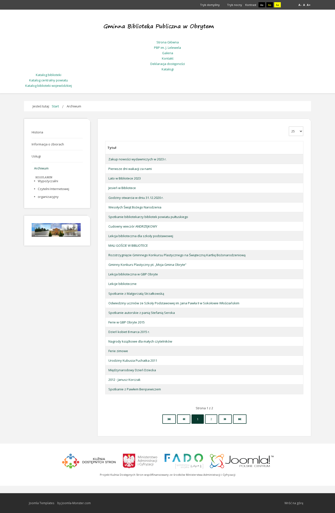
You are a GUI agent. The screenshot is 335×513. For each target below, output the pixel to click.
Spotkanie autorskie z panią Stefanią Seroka (141, 312)
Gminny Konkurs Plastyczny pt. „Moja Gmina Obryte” (147, 264)
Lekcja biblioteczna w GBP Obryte (133, 274)
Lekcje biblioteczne (122, 284)
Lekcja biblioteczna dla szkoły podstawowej (140, 236)
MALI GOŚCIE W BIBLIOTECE (128, 245)
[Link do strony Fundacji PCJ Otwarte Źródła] (242, 460)
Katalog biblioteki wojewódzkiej (48, 85)
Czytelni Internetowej (53, 189)
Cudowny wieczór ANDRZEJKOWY (132, 226)
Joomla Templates (41, 503)
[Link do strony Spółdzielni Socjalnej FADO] (183, 460)
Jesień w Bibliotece (122, 188)
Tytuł (111, 147)
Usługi (36, 156)
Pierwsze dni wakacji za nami (130, 169)
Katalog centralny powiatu (48, 80)
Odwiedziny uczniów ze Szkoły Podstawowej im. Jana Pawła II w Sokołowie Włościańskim (173, 303)
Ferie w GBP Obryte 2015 (126, 322)
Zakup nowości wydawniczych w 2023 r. (137, 159)
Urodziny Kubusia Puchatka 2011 (132, 360)
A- (299, 5)
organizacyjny (48, 196)
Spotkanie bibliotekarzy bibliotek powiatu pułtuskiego (148, 217)
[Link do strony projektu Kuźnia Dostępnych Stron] (89, 460)
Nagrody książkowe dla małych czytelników (140, 341)
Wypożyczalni (48, 181)
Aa (261, 5)
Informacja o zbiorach (48, 144)
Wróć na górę (293, 503)
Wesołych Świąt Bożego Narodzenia (134, 207)
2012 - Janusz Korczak (124, 379)
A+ (308, 5)
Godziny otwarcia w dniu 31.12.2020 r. (136, 197)
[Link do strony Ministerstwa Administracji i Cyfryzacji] (140, 460)
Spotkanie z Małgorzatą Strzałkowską (136, 293)
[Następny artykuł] (225, 419)
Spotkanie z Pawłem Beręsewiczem (134, 389)
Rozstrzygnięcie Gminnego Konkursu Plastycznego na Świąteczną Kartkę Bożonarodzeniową (176, 255)
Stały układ (286, 5)
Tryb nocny (234, 5)
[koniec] (239, 419)
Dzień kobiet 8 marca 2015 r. (129, 332)
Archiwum (41, 168)
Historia (37, 132)
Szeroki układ (292, 5)
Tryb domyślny (209, 5)
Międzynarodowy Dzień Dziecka (132, 370)
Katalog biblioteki (48, 75)
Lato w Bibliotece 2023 (124, 178)
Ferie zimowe (118, 351)
